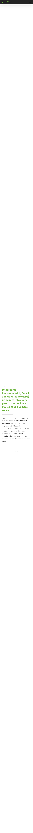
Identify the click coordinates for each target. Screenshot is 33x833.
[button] (30, 2)
